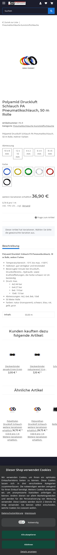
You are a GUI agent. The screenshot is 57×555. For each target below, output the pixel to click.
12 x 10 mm (19, 153)
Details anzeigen (28, 551)
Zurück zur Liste (11, 22)
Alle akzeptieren (28, 534)
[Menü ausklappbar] (3, 2)
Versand (26, 205)
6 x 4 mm (40, 152)
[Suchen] (51, 11)
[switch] (21, 522)
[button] (40, 3)
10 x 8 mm (8, 152)
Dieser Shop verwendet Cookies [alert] (28, 470)
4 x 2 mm (29, 152)
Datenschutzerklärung (12, 513)
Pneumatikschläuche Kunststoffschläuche (33, 126)
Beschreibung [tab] (10, 246)
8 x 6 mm (51, 152)
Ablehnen (28, 544)
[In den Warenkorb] (4, 34)
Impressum (30, 513)
